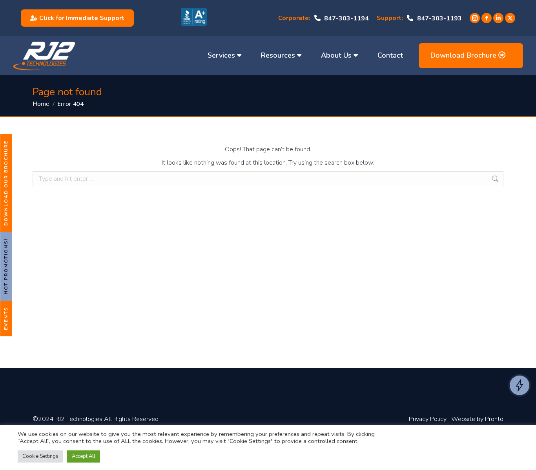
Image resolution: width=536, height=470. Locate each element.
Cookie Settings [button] (40, 456)
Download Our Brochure (6, 183)
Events (6, 318)
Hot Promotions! (6, 266)
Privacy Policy (428, 419)
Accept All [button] (83, 456)
